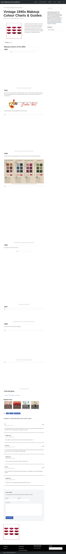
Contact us (6, 546)
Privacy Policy (21, 548)
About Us (5, 548)
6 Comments (21, 18)
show (10, 42)
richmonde (7, 445)
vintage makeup (17, 413)
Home (5, 7)
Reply (43, 424)
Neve (5, 552)
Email (19, 498)
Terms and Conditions (23, 550)
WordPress (13, 552)
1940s (7, 413)
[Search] (61, 8)
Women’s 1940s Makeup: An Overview (12, 395)
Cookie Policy (21, 546)
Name (7, 498)
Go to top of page (37, 548)
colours (11, 413)
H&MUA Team (7, 18)
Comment (8, 502)
